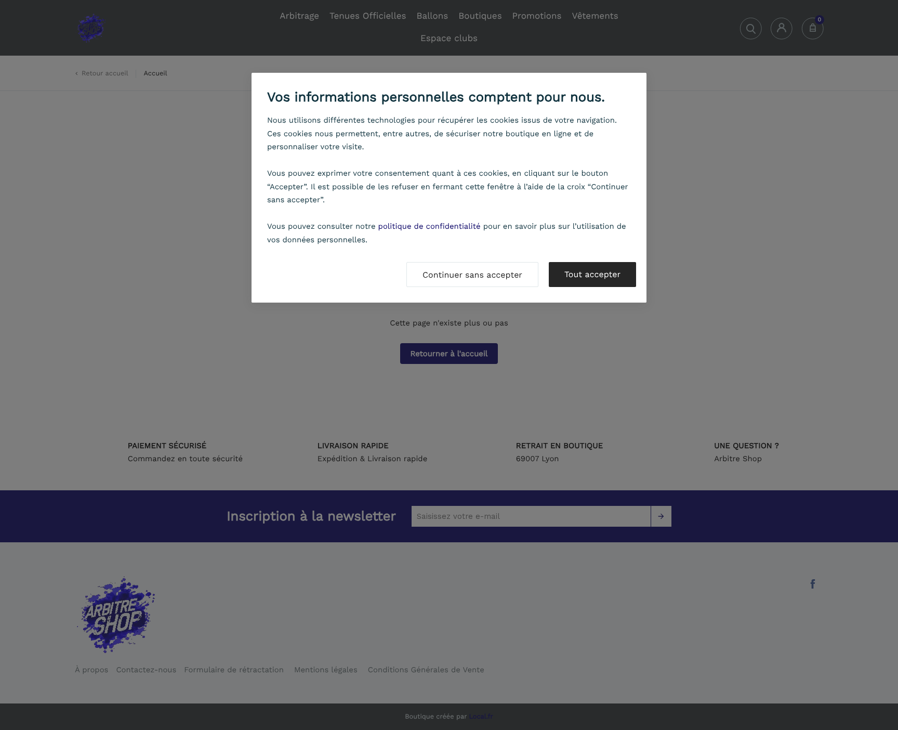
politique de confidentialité (429, 226)
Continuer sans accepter (472, 275)
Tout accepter (592, 274)
